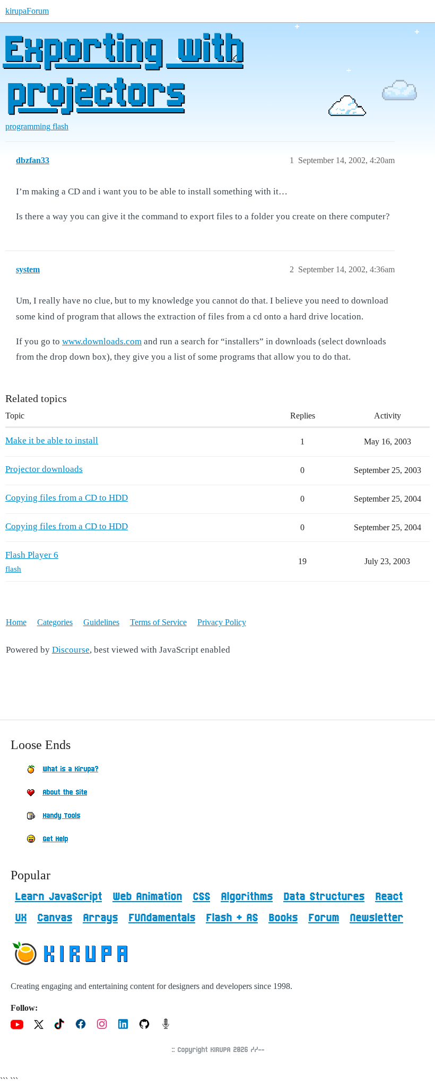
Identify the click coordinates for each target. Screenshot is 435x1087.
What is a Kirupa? (70, 769)
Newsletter (376, 918)
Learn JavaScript (58, 896)
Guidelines (101, 622)
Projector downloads (44, 469)
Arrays (100, 918)
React (389, 896)
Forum (323, 918)
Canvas (54, 918)
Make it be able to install (51, 440)
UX (21, 918)
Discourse (71, 650)
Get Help (55, 839)
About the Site (64, 792)
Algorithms (247, 896)
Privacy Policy (221, 622)
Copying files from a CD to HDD (66, 498)
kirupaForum (27, 10)
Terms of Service (158, 622)
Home (16, 622)
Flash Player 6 (31, 555)
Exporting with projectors (122, 73)
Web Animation (147, 896)
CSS (201, 896)
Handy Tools (61, 816)
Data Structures (323, 896)
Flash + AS (232, 918)
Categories (55, 622)
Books (283, 918)
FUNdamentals (161, 918)
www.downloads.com (102, 341)
